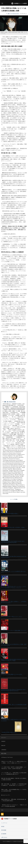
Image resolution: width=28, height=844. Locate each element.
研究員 (2, 826)
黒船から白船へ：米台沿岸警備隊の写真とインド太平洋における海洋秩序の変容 (14, 790)
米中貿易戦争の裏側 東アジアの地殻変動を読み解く (14, 705)
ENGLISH (3, 745)
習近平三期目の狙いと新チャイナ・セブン (11, 616)
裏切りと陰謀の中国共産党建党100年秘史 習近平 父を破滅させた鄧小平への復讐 (14, 660)
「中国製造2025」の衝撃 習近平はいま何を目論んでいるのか (13, 720)
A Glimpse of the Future (7, 757)
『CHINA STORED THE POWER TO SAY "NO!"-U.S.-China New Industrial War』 (13, 542)
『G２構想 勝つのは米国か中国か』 (10, 513)
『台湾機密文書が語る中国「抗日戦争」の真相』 (13, 527)
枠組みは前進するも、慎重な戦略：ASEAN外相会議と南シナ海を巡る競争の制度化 (13, 800)
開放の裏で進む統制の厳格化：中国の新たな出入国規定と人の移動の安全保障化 (14, 779)
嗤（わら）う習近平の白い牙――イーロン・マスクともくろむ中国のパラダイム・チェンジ (13, 587)
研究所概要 (3, 830)
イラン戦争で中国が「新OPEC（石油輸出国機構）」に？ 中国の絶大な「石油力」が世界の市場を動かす (14, 768)
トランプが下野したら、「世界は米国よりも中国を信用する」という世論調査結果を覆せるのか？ (14, 773)
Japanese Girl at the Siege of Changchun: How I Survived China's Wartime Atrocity (13, 690)
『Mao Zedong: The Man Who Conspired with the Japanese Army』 (13, 557)
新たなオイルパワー (5, 795)
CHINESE (3, 741)
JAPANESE (3, 749)
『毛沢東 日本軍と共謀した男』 (9, 732)
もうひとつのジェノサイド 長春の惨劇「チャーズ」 (14, 630)
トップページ (4, 822)
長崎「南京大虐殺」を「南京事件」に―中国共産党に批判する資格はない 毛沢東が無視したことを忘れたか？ (14, 784)
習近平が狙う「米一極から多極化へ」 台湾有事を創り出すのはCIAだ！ (14, 602)
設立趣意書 (3, 833)
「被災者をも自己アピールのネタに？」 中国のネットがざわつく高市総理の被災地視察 (14, 805)
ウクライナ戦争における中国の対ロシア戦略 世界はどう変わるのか (14, 645)
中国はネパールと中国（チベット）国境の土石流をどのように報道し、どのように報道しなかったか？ (14, 762)
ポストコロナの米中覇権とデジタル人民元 (11, 674)
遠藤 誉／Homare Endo (13, 13)
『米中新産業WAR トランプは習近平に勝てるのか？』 (13, 572)
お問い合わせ (4, 837)
